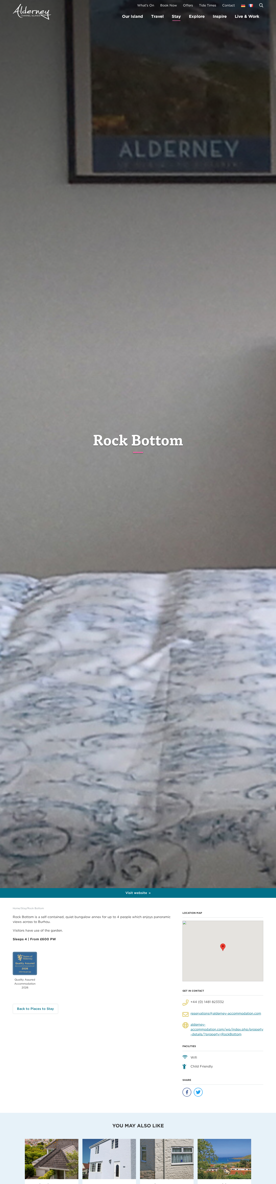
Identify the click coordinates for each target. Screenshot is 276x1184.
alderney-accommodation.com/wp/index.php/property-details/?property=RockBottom (227, 1029)
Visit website (136, 893)
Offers (188, 5)
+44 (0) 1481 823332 (207, 1002)
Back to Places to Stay (35, 1009)
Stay (176, 16)
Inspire (220, 16)
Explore (197, 16)
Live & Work (247, 16)
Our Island (132, 16)
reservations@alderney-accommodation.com (226, 1013)
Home (16, 908)
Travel (157, 16)
